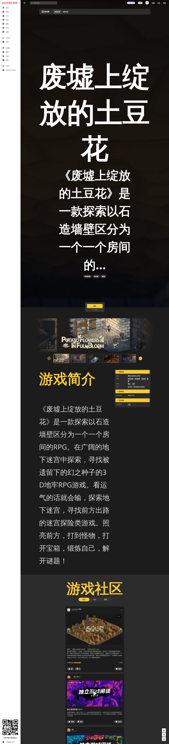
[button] (70, 668)
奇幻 (129, 384)
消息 (164, 3)
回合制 (96, 276)
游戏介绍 (57, 12)
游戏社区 (65, 12)
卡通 (133, 384)
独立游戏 (130, 378)
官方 (94, 599)
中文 (129, 404)
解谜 (103, 276)
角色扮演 (87, 276)
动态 (84, 599)
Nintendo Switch (139, 386)
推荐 (105, 599)
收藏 (153, 3)
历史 (158, 3)
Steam (130, 386)
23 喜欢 (121, 662)
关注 (94, 306)
